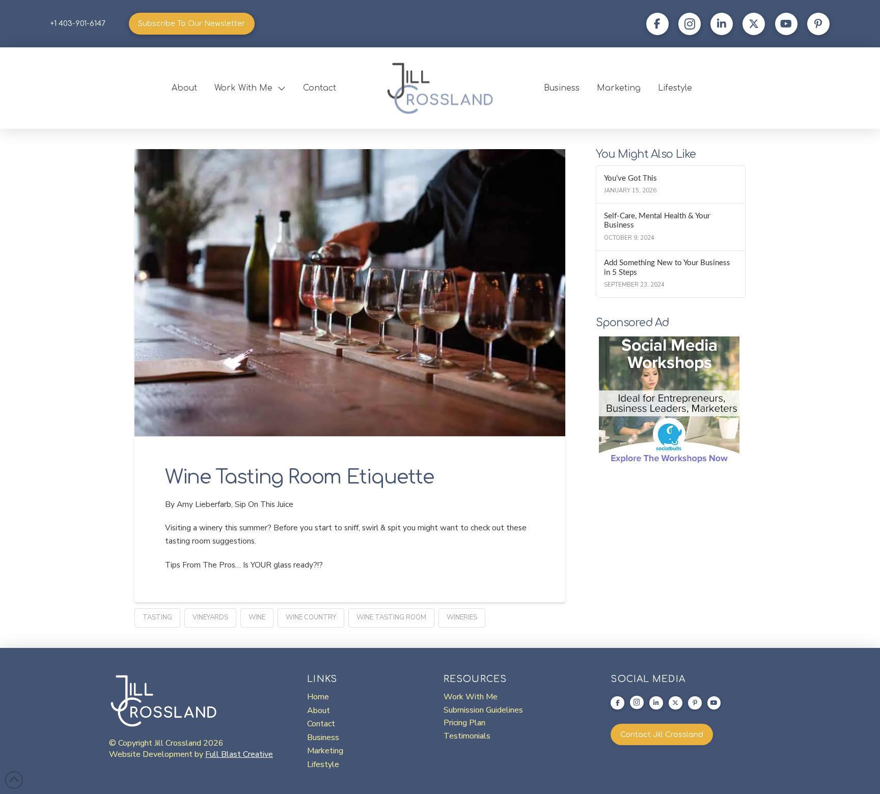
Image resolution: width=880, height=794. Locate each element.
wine (257, 617)
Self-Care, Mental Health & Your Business (657, 221)
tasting (157, 617)
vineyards (210, 617)
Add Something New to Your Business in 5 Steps (667, 267)
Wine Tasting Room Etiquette (299, 477)
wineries (462, 617)
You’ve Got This (630, 178)
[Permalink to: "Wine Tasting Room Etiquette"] (349, 292)
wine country (311, 617)
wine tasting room (391, 617)
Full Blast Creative (239, 754)
